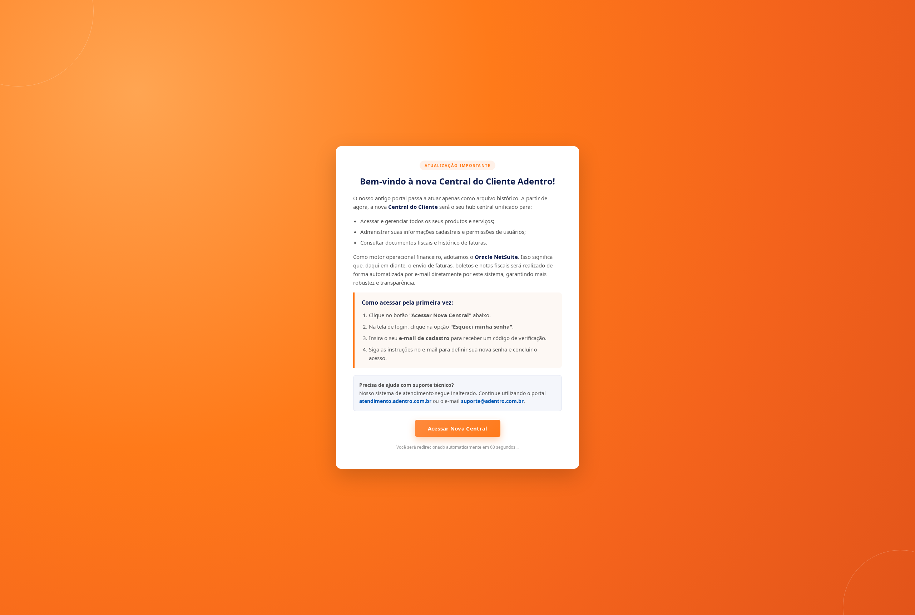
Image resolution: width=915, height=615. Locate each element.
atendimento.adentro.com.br (395, 401)
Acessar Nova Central (458, 428)
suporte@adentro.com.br (492, 401)
